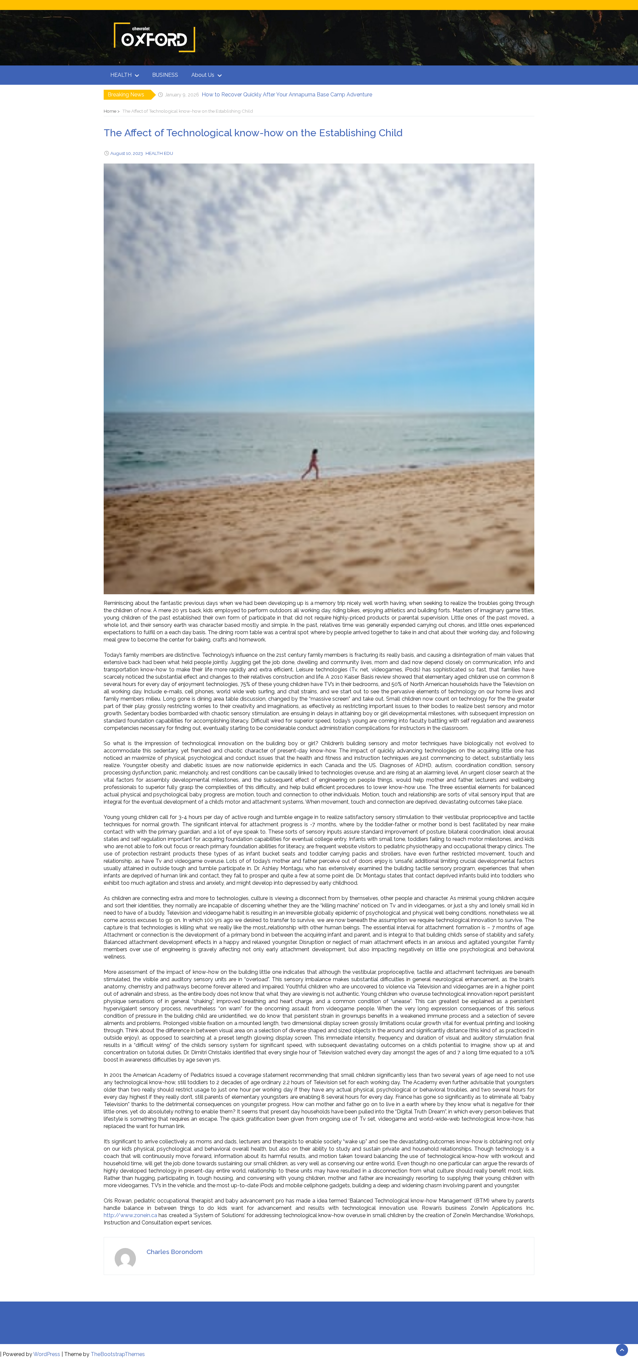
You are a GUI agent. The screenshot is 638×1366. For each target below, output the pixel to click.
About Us (202, 75)
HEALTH (121, 75)
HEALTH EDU (159, 153)
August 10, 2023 (126, 153)
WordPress (46, 1354)
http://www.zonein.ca (130, 1215)
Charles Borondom (175, 1251)
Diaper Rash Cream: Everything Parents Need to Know (268, 94)
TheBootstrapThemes (118, 1354)
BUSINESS (165, 75)
